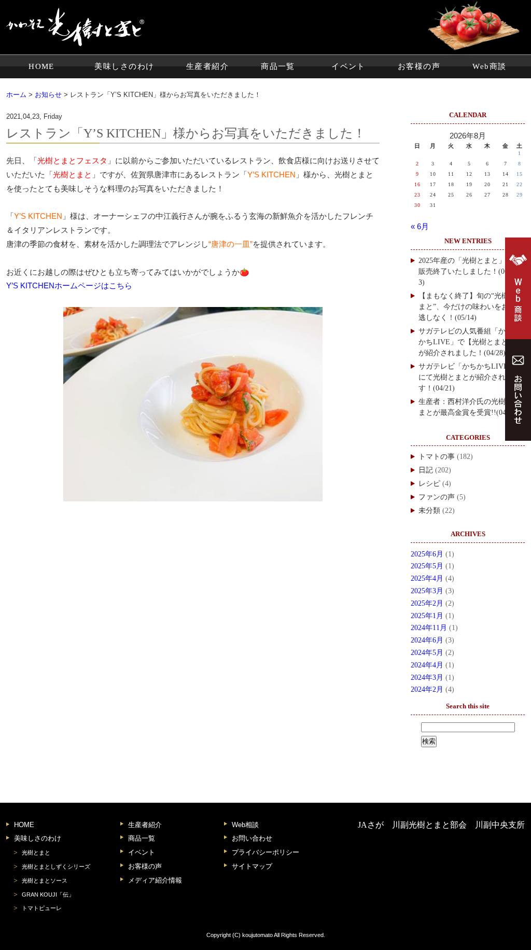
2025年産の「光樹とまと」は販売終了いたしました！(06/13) (466, 271)
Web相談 (245, 825)
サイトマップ (252, 866)
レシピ (429, 483)
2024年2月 (427, 689)
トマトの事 (436, 456)
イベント (348, 66)
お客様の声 (419, 66)
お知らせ (48, 95)
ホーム (16, 95)
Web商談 (489, 66)
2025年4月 (427, 578)
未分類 (429, 510)
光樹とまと (36, 852)
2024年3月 (427, 677)
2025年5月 (427, 566)
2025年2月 (427, 603)
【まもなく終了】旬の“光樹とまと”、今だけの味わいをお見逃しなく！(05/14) (467, 307)
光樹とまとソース (44, 880)
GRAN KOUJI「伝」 (48, 894)
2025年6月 (427, 554)
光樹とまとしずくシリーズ (56, 866)
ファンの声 (436, 497)
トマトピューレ (42, 908)
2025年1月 (427, 616)
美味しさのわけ (124, 66)
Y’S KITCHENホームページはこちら (69, 286)
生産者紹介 (207, 66)
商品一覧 (278, 66)
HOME (41, 66)
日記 (425, 470)
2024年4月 (427, 665)
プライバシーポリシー (265, 852)
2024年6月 (427, 640)
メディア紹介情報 (155, 880)
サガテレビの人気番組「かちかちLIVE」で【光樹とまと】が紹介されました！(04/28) (466, 342)
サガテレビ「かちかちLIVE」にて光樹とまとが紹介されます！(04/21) (466, 377)
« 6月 (420, 226)
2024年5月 (427, 652)
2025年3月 (427, 591)
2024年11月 (429, 628)
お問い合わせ (252, 838)
